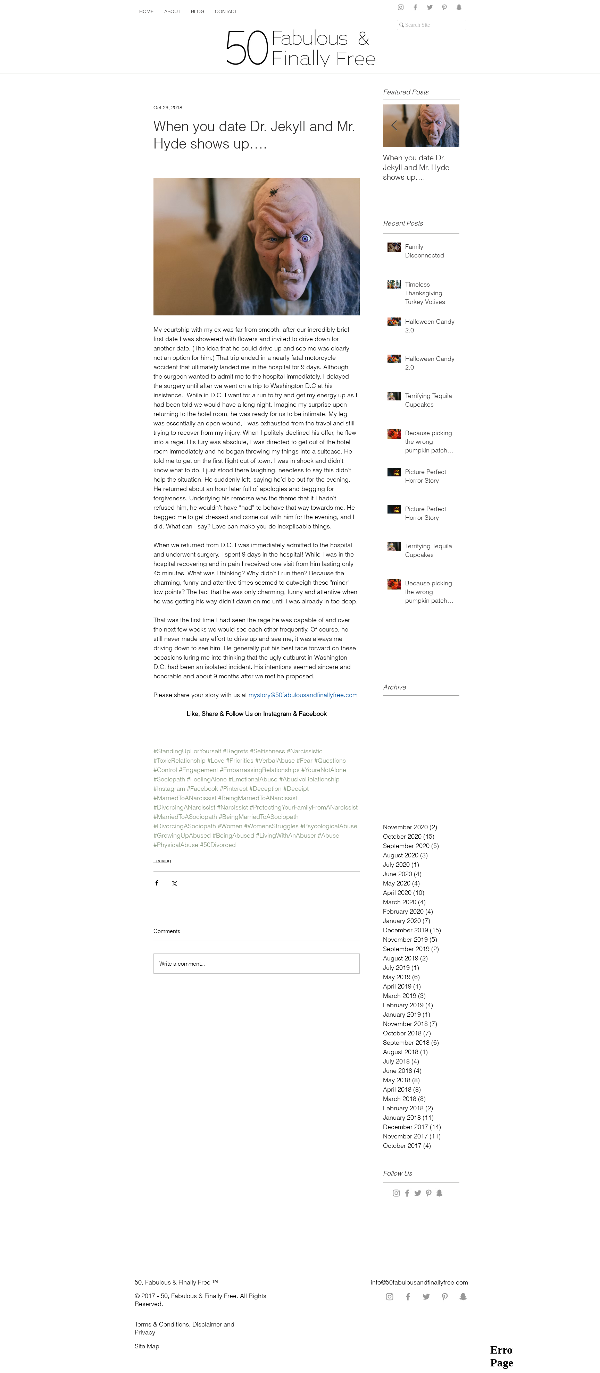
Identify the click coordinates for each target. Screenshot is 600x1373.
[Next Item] (448, 125)
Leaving (162, 860)
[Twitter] (430, 7)
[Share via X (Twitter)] (173, 883)
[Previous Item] (394, 125)
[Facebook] (415, 7)
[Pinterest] (444, 7)
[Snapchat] (459, 7)
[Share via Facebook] (156, 883)
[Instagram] (401, 7)
